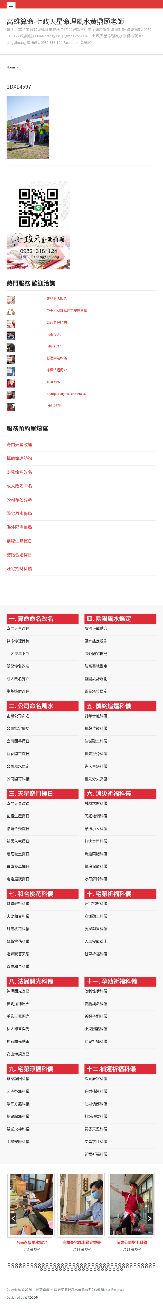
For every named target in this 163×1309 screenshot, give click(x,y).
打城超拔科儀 (95, 1116)
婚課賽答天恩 (18, 954)
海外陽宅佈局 (19, 527)
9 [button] (39, 1264)
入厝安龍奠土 (95, 941)
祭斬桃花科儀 (18, 941)
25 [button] (100, 1264)
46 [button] (32, 1267)
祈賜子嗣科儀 (95, 1016)
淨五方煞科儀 (18, 1103)
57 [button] (74, 1267)
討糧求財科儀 (95, 803)
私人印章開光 (18, 1028)
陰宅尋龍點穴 (95, 628)
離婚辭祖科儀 (18, 903)
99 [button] (118, 1269)
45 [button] (28, 1267)
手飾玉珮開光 (18, 1016)
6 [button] (28, 1264)
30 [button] (119, 1264)
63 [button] (97, 1267)
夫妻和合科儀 (18, 916)
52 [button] (54, 1267)
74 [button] (139, 1267)
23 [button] (93, 1264)
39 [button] (154, 1264)
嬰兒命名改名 (56, 299)
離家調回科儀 (18, 1078)
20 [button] (81, 1264)
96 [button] (106, 1269)
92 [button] (91, 1269)
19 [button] (77, 1264)
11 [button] (47, 1264)
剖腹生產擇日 (19, 541)
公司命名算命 (19, 499)
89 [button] (79, 1269)
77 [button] (150, 1267)
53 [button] (58, 1267)
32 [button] (127, 1264)
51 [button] (51, 1267)
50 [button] (47, 1267)
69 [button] (119, 1267)
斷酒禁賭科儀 (56, 358)
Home (11, 67)
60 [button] (85, 1267)
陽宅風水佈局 (19, 513)
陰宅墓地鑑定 (95, 666)
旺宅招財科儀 (19, 568)
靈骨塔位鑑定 (95, 691)
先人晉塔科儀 (95, 766)
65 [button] (104, 1267)
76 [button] (146, 1267)
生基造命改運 (18, 691)
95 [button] (102, 1269)
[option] (32, 1214)
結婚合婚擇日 (19, 555)
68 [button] (116, 1267)
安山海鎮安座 (18, 1054)
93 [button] (95, 1269)
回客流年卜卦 (18, 653)
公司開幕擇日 (18, 741)
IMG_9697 (53, 346)
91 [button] (87, 1269)
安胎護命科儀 (95, 1003)
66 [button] (108, 1267)
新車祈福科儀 (95, 954)
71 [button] (127, 1267)
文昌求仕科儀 (95, 1141)
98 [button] (114, 1269)
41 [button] (12, 1267)
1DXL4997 (53, 382)
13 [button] (54, 1264)
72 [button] (131, 1267)
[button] (13, 1218)
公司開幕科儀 (18, 778)
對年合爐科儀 (95, 716)
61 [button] (89, 1267)
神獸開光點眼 (18, 1041)
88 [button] (75, 1269)
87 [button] (72, 1269)
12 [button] (51, 1264)
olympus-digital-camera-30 (66, 394)
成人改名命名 (19, 486)
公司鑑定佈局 (18, 728)
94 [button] (98, 1269)
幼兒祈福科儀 (95, 1041)
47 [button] (35, 1267)
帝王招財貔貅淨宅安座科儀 (66, 310)
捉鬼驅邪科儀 (18, 1116)
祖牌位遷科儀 (95, 728)
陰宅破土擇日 (18, 854)
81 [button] (49, 1269)
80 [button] (45, 1269)
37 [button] (146, 1264)
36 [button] (142, 1264)
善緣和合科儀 (18, 966)
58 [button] (77, 1267)
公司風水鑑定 (18, 766)
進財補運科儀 (95, 1091)
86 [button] (68, 1269)
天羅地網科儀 (95, 816)
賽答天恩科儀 (95, 1129)
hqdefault (53, 334)
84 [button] (60, 1269)
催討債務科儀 (95, 1103)
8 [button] (35, 1264)
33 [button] (131, 1264)
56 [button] (70, 1267)
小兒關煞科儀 (95, 1028)
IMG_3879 (53, 405)
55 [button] (66, 1267)
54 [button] (62, 1267)
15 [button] (62, 1264)
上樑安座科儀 (18, 1141)
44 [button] (24, 1267)
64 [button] (100, 1267)
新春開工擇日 (18, 753)
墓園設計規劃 (95, 678)
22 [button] (89, 1264)
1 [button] (9, 1264)
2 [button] (12, 1264)
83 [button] (56, 1269)
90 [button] (83, 1269)
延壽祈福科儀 (95, 1154)
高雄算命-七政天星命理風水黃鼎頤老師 (65, 21)
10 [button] (43, 1264)
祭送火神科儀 (18, 1129)
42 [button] (16, 1267)
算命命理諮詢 (56, 322)
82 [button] (53, 1269)
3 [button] (16, 1264)
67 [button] (112, 1267)
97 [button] (110, 1269)
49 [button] (43, 1267)
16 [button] (66, 1264)
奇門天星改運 (19, 444)
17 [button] (70, 1264)
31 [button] (123, 1264)
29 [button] (116, 1264)
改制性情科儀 (95, 991)
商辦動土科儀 (95, 916)
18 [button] (74, 1264)
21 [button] (85, 1264)
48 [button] (39, 1267)
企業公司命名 (18, 716)
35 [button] (139, 1264)
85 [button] (64, 1269)
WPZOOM (31, 1297)
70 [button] (123, 1267)
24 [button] (97, 1264)
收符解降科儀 (95, 879)
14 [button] (58, 1264)
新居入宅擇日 (18, 841)
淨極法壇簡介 (56, 370)
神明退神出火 (18, 1003)
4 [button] (20, 1264)
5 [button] (24, 1264)
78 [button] (154, 1267)
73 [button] (135, 1267)
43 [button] (20, 1267)
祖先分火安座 (95, 778)
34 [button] (135, 1264)
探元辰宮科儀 (95, 1078)
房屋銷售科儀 (95, 928)
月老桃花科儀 (18, 928)
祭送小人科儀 (95, 828)
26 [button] (104, 1264)
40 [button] (9, 1267)
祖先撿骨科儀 (95, 753)
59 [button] (81, 1267)
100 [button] (121, 1269)
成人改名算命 (18, 678)
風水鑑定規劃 (95, 641)
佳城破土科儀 (95, 741)
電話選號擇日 (18, 879)
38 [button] (150, 1264)
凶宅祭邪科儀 (18, 1091)
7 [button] (32, 1264)
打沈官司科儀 (95, 841)
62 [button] (93, 1267)
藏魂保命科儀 (95, 866)
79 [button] (41, 1269)
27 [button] (108, 1264)
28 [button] (112, 1264)
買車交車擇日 (18, 866)
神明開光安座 (18, 991)
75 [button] (142, 1267)
